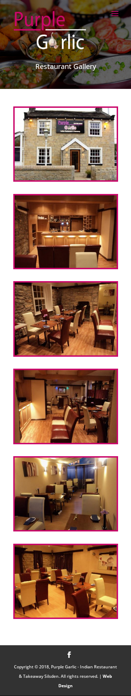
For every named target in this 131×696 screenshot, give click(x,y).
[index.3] (66, 353)
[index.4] (66, 441)
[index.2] (66, 266)
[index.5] (66, 528)
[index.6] (66, 615)
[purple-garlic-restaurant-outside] (66, 178)
